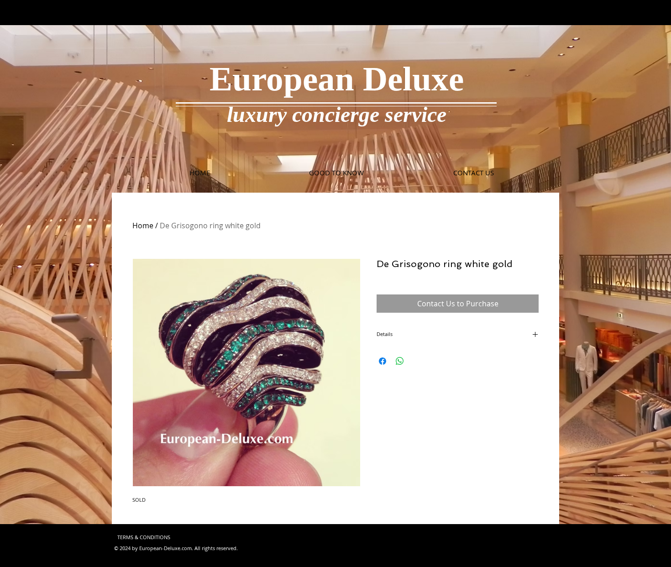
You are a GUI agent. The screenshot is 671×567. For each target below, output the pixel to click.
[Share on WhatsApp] (399, 361)
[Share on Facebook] (382, 361)
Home (142, 225)
